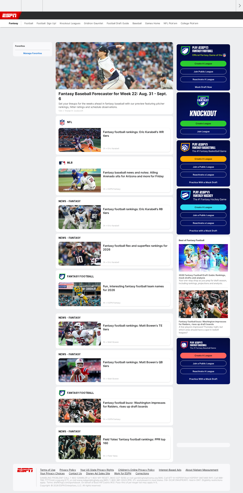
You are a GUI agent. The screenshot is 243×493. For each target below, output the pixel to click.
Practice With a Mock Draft (203, 182)
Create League (203, 123)
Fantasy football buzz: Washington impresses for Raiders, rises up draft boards (202, 323)
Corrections (142, 473)
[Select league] (11, 6)
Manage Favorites (32, 53)
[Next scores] (239, 6)
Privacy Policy (68, 469)
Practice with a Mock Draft (203, 230)
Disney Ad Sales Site (98, 473)
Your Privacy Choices (52, 473)
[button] (231, 15)
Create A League (203, 63)
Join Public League (203, 71)
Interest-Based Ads (170, 469)
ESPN (9, 15)
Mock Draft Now (203, 87)
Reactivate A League (203, 79)
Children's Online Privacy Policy (136, 469)
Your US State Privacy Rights (97, 469)
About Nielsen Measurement (202, 469)
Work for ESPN (122, 473)
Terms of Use (47, 469)
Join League (203, 131)
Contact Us (75, 473)
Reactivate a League (203, 174)
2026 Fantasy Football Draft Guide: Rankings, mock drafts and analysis (202, 276)
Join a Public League (203, 167)
